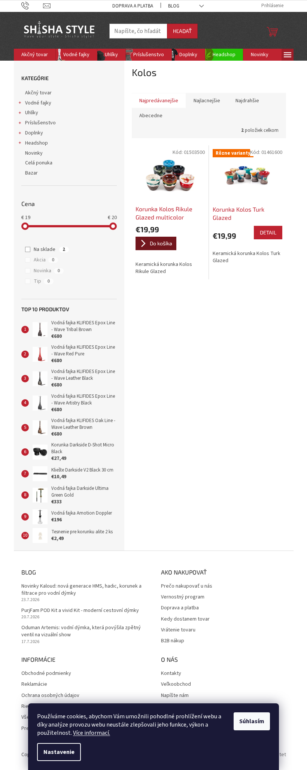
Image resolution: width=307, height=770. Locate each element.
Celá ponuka (38, 163)
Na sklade (49, 249)
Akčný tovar (38, 93)
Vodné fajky (38, 103)
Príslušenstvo (40, 123)
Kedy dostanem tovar (185, 619)
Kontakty (171, 673)
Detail (268, 232)
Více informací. (91, 733)
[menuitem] (34, 55)
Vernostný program (182, 597)
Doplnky (34, 133)
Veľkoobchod (176, 684)
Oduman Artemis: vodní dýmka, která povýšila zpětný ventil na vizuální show (81, 631)
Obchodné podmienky (46, 673)
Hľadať (182, 31)
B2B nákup (172, 641)
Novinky (34, 153)
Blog (173, 6)
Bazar (31, 173)
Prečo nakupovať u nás (186, 586)
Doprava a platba (132, 6)
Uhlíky (31, 112)
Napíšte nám (175, 695)
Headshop (36, 143)
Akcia (44, 260)
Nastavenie (59, 752)
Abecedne (150, 115)
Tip (42, 281)
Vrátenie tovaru (178, 630)
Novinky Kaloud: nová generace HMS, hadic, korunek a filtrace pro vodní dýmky (81, 590)
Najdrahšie (247, 100)
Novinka (47, 271)
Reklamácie (34, 684)
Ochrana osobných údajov (50, 695)
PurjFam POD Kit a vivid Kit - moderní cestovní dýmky (80, 610)
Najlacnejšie (207, 100)
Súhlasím (251, 721)
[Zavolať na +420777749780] (32, 5)
